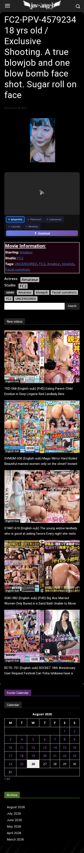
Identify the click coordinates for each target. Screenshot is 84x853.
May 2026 (14, 826)
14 (55, 747)
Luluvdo (15, 226)
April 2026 (14, 833)
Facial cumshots (17, 269)
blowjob (68, 264)
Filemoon (35, 219)
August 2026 (16, 807)
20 (45, 756)
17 (10, 756)
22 (64, 756)
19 (33, 756)
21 (55, 756)
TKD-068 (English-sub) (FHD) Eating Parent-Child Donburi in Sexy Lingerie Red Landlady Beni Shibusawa (38, 394)
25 (21, 764)
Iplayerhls (16, 219)
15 (64, 747)
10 (10, 747)
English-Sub (12, 381)
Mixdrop (33, 226)
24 (10, 764)
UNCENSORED (26, 264)
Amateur (26, 252)
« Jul (7, 778)
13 (45, 747)
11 (21, 747)
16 (74, 747)
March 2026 (15, 839)
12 (33, 747)
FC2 (20, 258)
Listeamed (55, 219)
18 (21, 756)
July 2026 (14, 813)
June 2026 (14, 820)
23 (74, 756)
